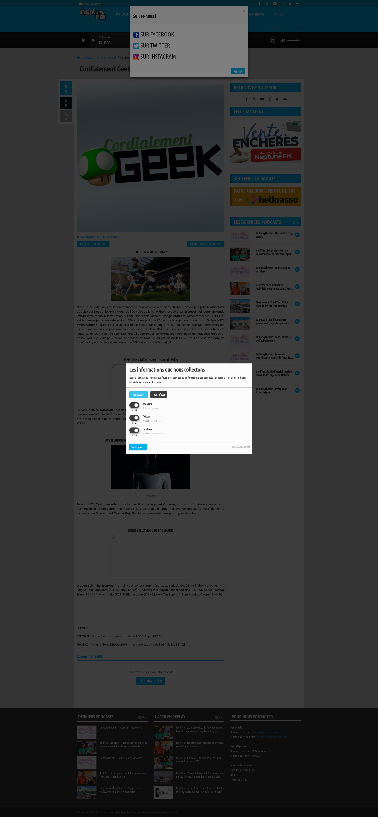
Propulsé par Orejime (241, 446)
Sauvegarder (138, 447)
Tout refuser (159, 394)
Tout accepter (138, 394)
